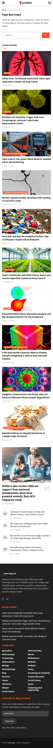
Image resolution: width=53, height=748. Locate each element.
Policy (30, 669)
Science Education (36, 677)
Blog (4, 673)
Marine (31, 654)
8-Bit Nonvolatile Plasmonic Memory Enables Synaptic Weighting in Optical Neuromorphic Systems (24, 355)
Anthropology (8, 654)
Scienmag (11, 743)
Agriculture (9, 270)
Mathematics (34, 658)
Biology (7, 112)
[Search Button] (49, 3)
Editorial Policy (35, 651)
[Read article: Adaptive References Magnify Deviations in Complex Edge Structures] (26, 418)
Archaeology (7, 658)
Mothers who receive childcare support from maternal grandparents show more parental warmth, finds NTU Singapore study (20, 492)
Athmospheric (8, 662)
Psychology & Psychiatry (39, 673)
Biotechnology (8, 669)
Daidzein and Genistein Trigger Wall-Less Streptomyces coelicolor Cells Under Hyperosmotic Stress (23, 120)
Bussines (6, 677)
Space (30, 684)
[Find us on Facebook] (2, 599)
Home (4, 10)
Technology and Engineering (15, 154)
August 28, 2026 (8, 85)
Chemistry (8, 231)
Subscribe (9, 721)
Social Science (34, 680)
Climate (5, 688)
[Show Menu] (3, 3)
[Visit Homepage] (26, 3)
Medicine (7, 73)
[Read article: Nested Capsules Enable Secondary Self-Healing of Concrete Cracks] (26, 182)
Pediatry (32, 665)
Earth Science (8, 691)
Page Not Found (14, 10)
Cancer (5, 680)
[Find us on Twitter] (7, 599)
